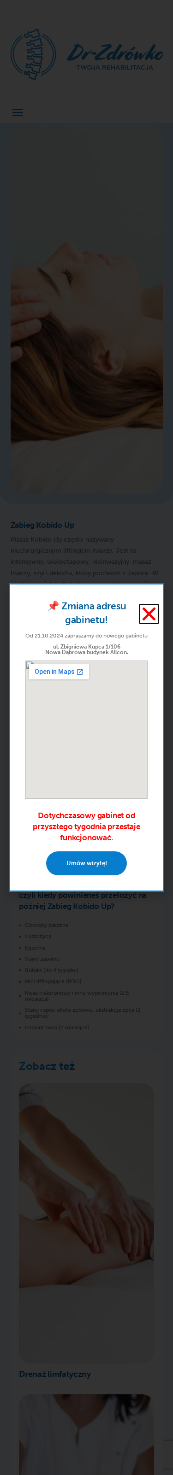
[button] (149, 614)
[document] (86, 737)
